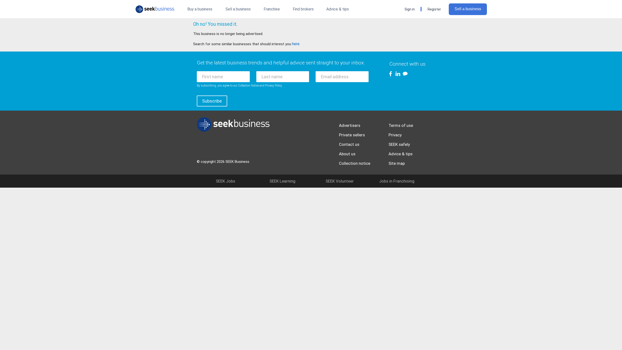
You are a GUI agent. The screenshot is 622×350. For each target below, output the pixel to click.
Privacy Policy (273, 85)
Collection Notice (248, 85)
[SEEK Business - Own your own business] (155, 9)
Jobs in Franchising (397, 181)
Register (434, 9)
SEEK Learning (282, 181)
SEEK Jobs (225, 181)
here (296, 44)
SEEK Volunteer (340, 181)
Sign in (410, 9)
